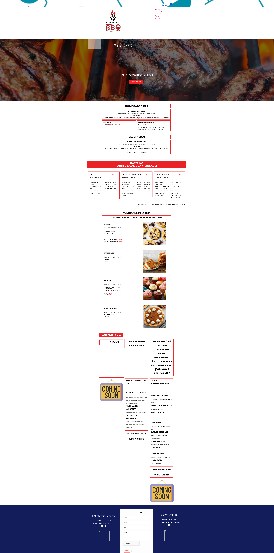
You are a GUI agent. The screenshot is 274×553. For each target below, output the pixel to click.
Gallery (157, 16)
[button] (171, 3)
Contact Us (159, 18)
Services (157, 14)
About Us (158, 11)
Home (157, 9)
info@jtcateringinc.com (106, 523)
